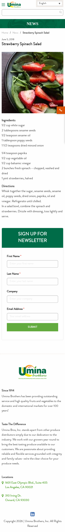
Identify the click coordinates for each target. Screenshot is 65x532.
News (15, 33)
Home (5, 33)
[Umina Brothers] (14, 4)
